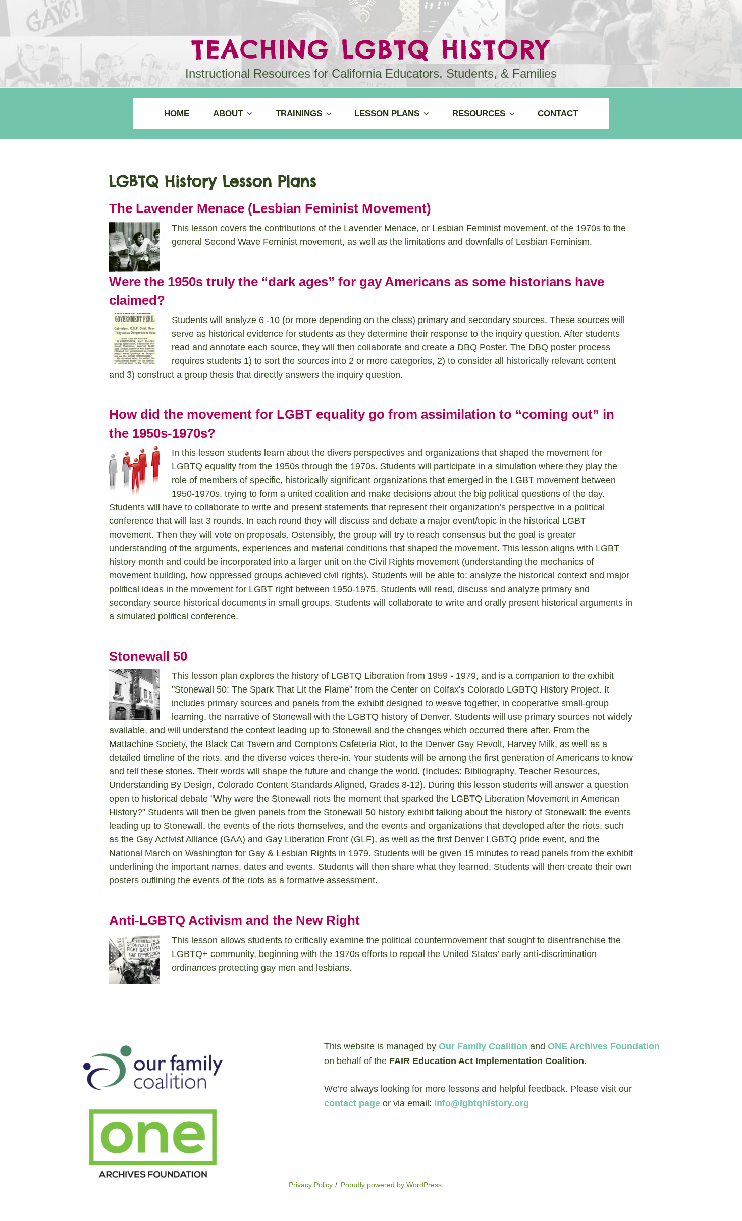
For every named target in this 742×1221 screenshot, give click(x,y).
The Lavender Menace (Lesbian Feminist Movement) (270, 208)
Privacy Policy (311, 1185)
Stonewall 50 (148, 656)
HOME (176, 113)
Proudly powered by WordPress (391, 1185)
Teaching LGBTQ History (371, 49)
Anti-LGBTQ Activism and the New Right (234, 920)
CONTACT (558, 113)
